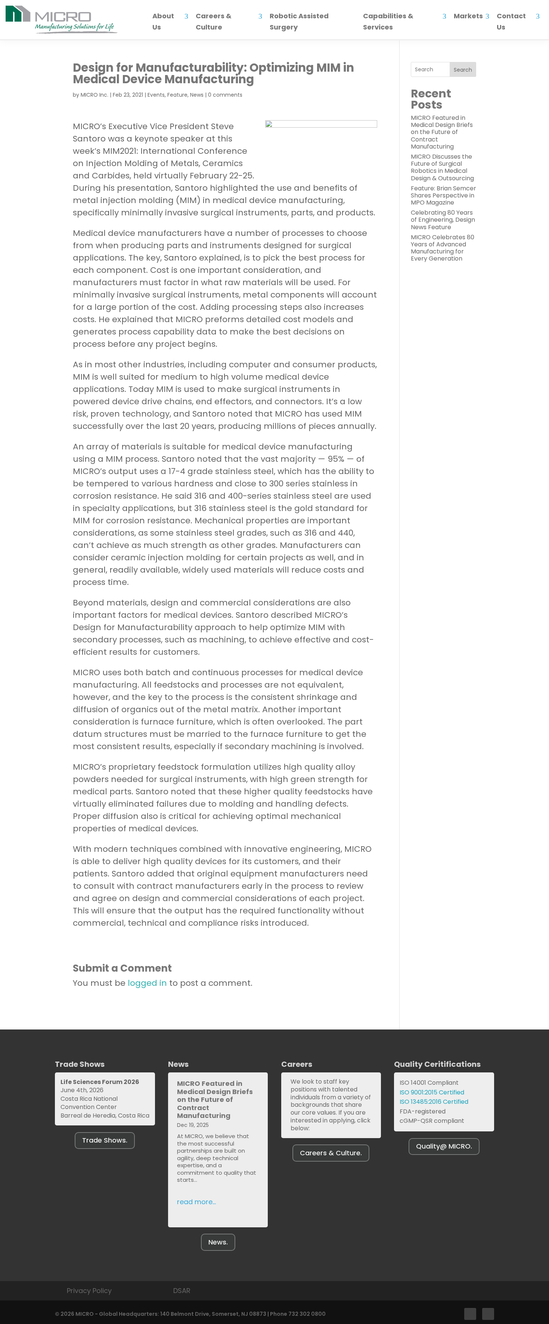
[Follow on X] (470, 1314)
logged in (147, 983)
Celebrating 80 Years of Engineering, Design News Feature (443, 219)
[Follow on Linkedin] (488, 1314)
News (197, 95)
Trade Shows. (104, 1140)
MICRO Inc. (94, 95)
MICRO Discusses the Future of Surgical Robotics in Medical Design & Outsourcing (442, 167)
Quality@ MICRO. (444, 1146)
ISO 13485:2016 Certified (434, 1101)
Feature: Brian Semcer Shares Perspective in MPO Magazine (443, 195)
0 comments (225, 95)
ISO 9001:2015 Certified (432, 1092)
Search (463, 70)
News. (218, 1242)
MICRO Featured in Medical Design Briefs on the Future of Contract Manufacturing (442, 132)
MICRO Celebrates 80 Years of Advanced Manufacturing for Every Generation (442, 248)
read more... (196, 1201)
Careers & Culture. (331, 1153)
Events (156, 95)
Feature (177, 95)
